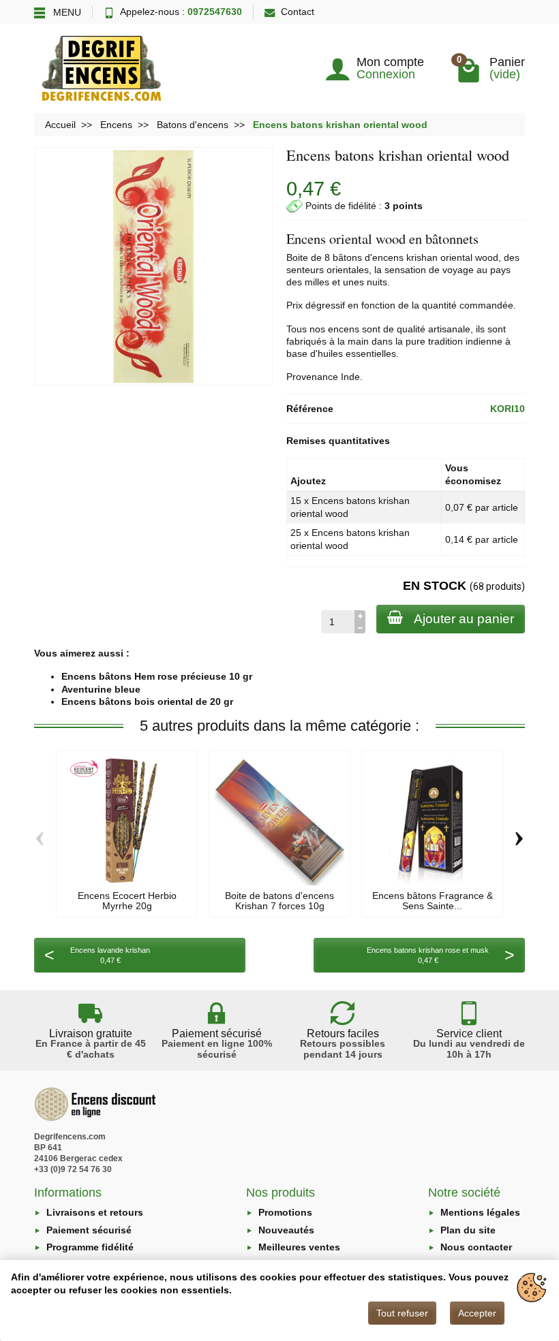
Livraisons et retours (94, 1212)
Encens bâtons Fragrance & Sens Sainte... (432, 900)
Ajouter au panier (464, 619)
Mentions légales (480, 1212)
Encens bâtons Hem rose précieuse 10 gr (156, 676)
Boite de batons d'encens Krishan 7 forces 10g (279, 900)
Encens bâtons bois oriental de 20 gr (147, 701)
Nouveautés (286, 1230)
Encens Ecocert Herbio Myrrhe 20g (127, 900)
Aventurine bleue (100, 689)
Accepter (477, 1313)
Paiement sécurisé (89, 1230)
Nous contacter (476, 1247)
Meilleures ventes (299, 1247)
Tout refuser (402, 1313)
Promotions (285, 1212)
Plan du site (468, 1230)
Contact (297, 11)
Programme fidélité (90, 1247)
